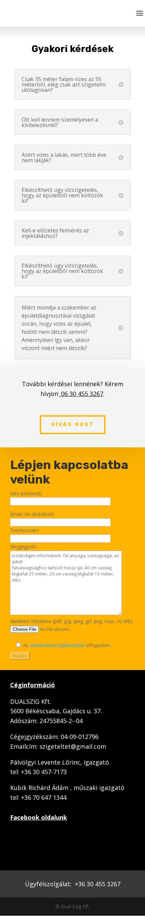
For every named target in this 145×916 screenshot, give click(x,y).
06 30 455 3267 (81, 394)
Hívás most (72, 424)
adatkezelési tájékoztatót (57, 645)
